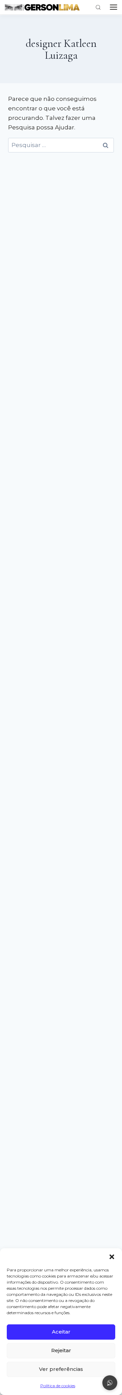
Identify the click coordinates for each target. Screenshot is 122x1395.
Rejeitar (61, 1350)
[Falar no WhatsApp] (109, 1382)
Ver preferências (61, 1369)
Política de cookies (57, 1385)
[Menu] (113, 7)
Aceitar (61, 1331)
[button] (111, 1256)
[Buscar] (98, 7)
